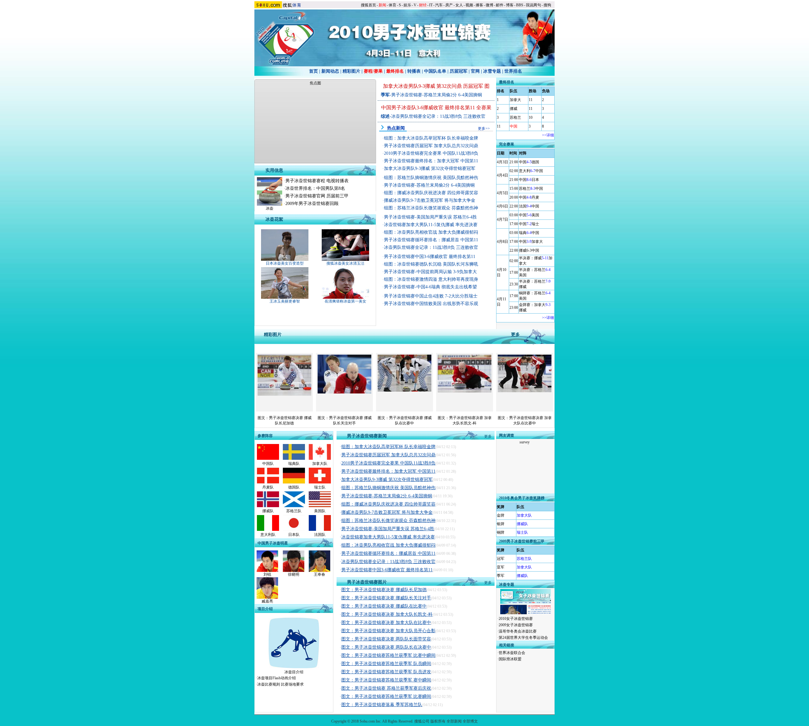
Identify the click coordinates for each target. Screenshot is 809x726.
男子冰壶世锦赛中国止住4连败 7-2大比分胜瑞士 (430, 296)
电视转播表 (337, 180)
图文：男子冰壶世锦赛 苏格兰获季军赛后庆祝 (386, 688)
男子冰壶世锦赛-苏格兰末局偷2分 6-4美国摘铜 (436, 95)
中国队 (268, 463)
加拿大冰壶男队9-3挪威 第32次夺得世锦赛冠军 (429, 168)
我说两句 (533, 5)
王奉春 (319, 574)
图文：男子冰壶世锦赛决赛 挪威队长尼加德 (384, 589)
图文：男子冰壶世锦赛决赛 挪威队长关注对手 (386, 598)
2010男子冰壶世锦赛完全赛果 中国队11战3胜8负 (431, 153)
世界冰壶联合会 (512, 653)
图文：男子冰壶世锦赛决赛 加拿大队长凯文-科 (387, 614)
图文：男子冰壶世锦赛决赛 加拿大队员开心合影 (388, 630)
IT (431, 5)
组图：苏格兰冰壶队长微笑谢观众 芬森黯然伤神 (431, 208)
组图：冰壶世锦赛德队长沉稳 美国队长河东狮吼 (431, 264)
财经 (423, 5)
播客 (479, 5)
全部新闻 (454, 721)
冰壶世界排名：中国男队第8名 (315, 188)
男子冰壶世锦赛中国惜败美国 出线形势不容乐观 (431, 303)
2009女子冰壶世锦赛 (516, 625)
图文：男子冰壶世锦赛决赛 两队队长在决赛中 (386, 647)
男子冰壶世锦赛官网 (305, 196)
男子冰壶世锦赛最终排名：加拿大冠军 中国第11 (431, 161)
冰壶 (269, 208)
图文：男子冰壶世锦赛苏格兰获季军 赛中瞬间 (386, 680)
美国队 (319, 511)
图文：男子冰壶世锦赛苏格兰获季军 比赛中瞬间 (388, 655)
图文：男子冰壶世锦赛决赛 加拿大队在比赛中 (386, 622)
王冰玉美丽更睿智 (285, 301)
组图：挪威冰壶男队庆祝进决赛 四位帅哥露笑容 (431, 192)
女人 (459, 5)
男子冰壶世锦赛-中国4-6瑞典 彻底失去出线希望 (430, 287)
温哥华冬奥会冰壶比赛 (518, 631)
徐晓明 (293, 574)
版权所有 (438, 721)
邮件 (499, 5)
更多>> (484, 128)
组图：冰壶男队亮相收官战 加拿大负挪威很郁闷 (431, 232)
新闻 (382, 5)
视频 (469, 5)
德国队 (294, 487)
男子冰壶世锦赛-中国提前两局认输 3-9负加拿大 (430, 271)
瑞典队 (294, 463)
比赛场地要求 (292, 684)
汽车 (439, 5)
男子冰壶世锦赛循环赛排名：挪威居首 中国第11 (431, 239)
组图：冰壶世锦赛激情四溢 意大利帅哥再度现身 (431, 279)
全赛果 (483, 107)
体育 (392, 5)
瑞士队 (319, 487)
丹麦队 (268, 487)
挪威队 (268, 511)
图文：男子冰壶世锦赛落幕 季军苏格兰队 (381, 704)
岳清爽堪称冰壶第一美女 (345, 301)
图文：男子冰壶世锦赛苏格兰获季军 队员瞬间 (386, 663)
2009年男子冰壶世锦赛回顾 (311, 203)
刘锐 (267, 574)
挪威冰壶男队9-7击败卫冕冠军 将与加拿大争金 (429, 200)
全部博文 (470, 721)
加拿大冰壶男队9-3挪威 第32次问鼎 (422, 86)
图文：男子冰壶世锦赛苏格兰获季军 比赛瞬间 (386, 696)
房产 (449, 5)
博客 (510, 5)
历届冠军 (473, 86)
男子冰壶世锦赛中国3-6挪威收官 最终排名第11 (429, 256)
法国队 (319, 534)
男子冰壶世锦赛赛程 (305, 180)
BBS (519, 5)
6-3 (529, 250)
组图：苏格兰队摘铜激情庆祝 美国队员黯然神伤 (431, 177)
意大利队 (268, 534)
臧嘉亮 (267, 601)
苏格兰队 (293, 511)
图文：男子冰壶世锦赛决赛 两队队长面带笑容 (386, 639)
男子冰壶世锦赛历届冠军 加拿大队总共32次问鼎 (431, 145)
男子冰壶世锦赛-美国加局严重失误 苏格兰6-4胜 (430, 217)
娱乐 (407, 5)
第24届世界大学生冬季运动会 (523, 637)
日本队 (294, 534)
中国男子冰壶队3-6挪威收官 (412, 107)
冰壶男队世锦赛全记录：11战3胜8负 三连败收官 (438, 116)
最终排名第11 (460, 107)
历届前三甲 (337, 196)
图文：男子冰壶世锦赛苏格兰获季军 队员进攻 (386, 671)
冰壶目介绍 (293, 672)
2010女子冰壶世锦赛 (516, 618)
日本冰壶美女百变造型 (285, 263)
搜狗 (547, 5)
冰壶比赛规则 (268, 684)
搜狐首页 (368, 5)
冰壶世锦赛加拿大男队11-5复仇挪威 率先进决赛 (430, 224)
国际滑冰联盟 (510, 659)
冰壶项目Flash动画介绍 (276, 678)
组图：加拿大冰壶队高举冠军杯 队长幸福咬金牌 (431, 138)
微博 (489, 5)
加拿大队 (319, 463)
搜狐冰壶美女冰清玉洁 (345, 263)
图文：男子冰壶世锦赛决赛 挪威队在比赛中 (384, 606)
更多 (488, 436)
